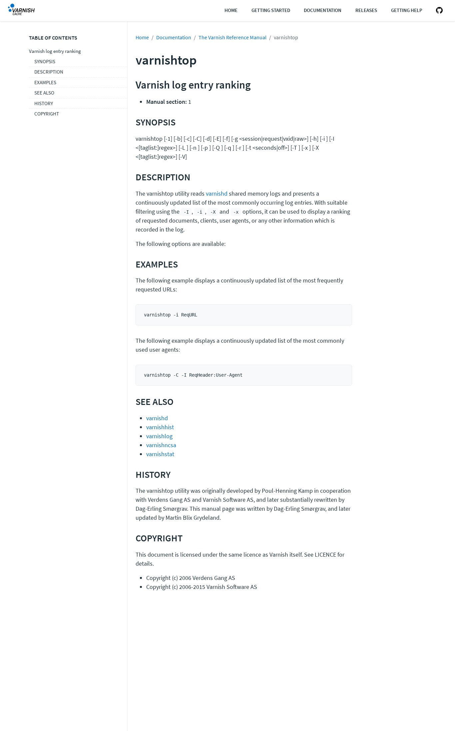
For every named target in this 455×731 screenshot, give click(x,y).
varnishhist (160, 427)
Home (231, 10)
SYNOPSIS (44, 61)
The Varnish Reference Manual (232, 37)
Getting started (270, 10)
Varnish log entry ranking (55, 51)
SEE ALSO (44, 93)
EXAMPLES (45, 82)
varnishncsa (161, 445)
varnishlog (159, 436)
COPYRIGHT (46, 113)
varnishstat (160, 454)
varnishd (217, 193)
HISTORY (43, 103)
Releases (366, 10)
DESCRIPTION (48, 72)
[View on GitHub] (438, 10)
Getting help (406, 10)
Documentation (322, 10)
